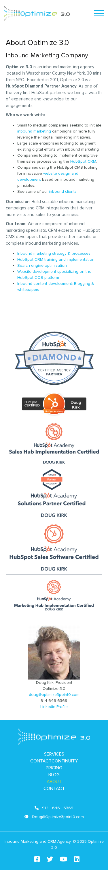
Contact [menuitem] (54, 788)
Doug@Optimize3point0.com (57, 816)
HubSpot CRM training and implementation (55, 259)
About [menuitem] (54, 782)
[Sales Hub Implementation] (54, 464)
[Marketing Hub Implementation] (54, 610)
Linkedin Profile (54, 706)
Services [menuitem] (54, 754)
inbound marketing (34, 131)
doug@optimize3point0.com (54, 694)
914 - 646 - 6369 (57, 807)
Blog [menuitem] (54, 775)
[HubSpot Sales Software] (54, 571)
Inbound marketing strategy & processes (53, 253)
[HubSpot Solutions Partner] (54, 517)
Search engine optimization (42, 265)
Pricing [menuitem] (54, 768)
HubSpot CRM (83, 161)
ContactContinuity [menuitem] (54, 761)
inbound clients (63, 191)
